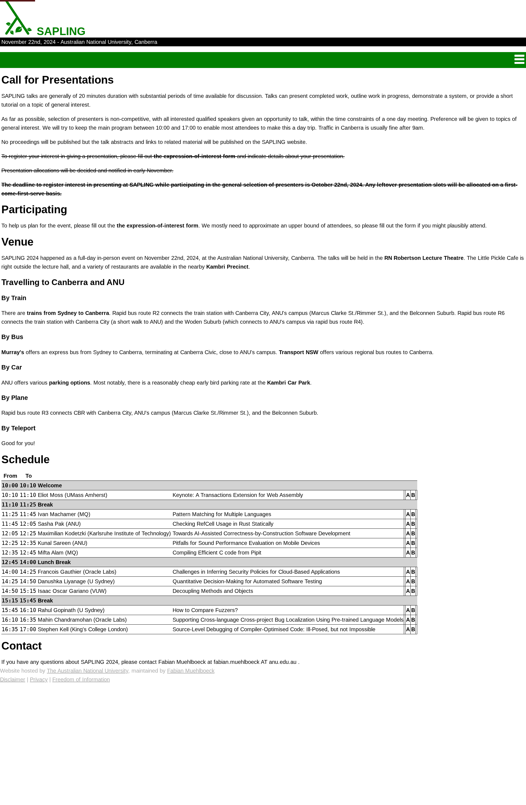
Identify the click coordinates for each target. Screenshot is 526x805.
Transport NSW (298, 352)
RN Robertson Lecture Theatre (424, 258)
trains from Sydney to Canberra (68, 313)
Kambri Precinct (227, 267)
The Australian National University (87, 671)
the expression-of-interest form (194, 156)
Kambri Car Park (288, 383)
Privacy (39, 679)
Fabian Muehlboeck (191, 671)
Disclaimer (12, 679)
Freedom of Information (81, 679)
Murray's (12, 352)
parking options (69, 383)
